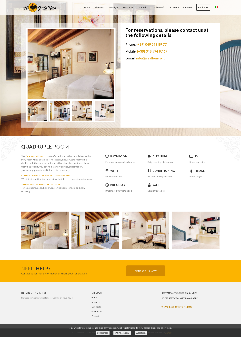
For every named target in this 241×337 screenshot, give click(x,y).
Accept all (141, 333)
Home (94, 297)
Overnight (96, 306)
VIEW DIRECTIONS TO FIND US (176, 306)
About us (95, 302)
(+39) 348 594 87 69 (152, 51)
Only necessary (122, 333)
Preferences (102, 333)
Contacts (95, 316)
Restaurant (97, 311)
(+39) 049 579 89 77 (151, 44)
